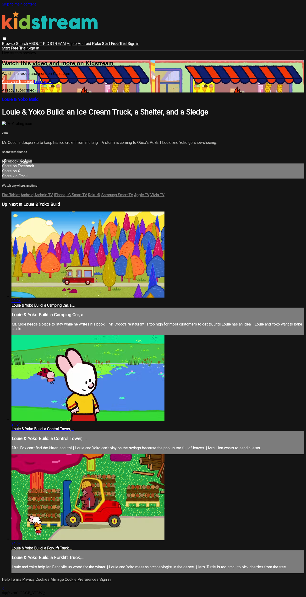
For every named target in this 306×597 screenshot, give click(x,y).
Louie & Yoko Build (20, 99)
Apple (72, 44)
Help (6, 579)
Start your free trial (18, 82)
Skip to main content (19, 4)
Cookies (43, 579)
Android (84, 44)
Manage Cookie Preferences (74, 579)
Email (27, 161)
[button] (4, 38)
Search (22, 44)
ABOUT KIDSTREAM (47, 44)
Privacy (29, 579)
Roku (96, 44)
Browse (9, 44)
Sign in (133, 44)
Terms (16, 579)
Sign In (33, 48)
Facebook (10, 161)
